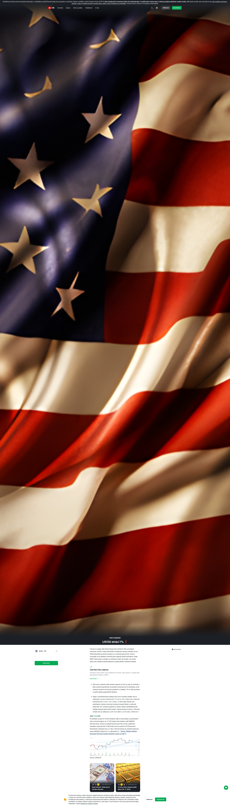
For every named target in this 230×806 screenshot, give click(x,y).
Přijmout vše (160, 799)
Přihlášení (166, 8)
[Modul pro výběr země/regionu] (157, 8)
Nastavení (149, 799)
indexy (99, 649)
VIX (112, 731)
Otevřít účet (176, 8)
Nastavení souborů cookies (89, 803)
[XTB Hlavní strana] (51, 8)
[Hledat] (152, 8)
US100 (95, 716)
